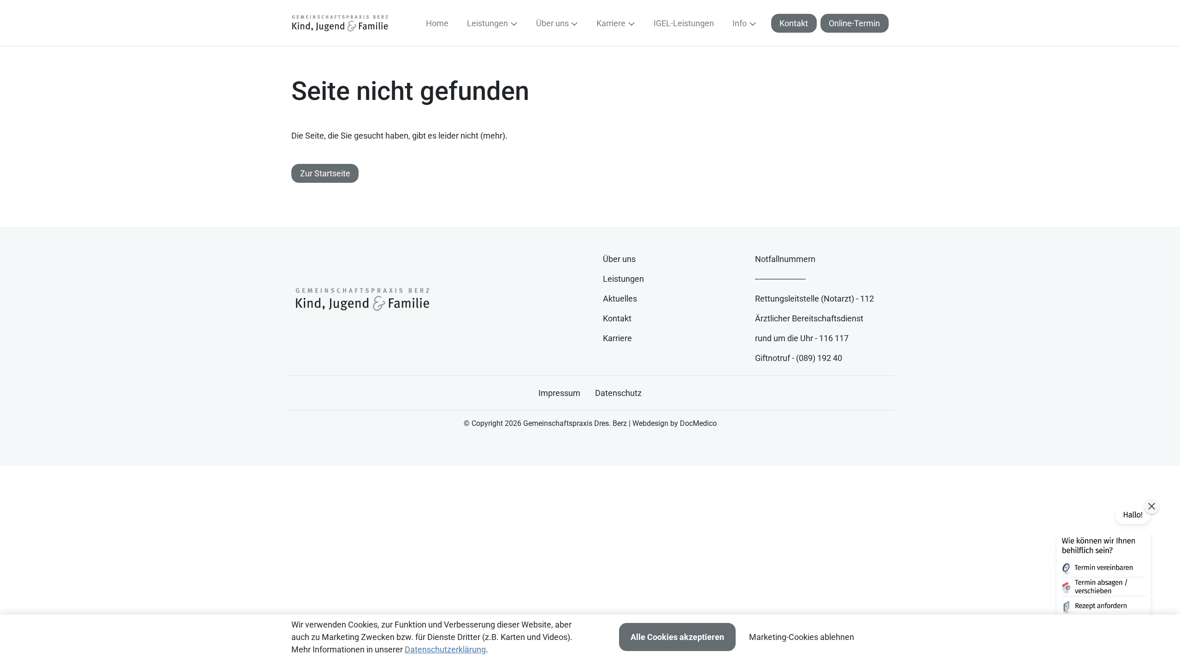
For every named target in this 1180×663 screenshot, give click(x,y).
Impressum (559, 393)
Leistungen (623, 279)
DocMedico (698, 423)
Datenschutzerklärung (445, 649)
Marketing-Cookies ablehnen (801, 637)
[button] (439, 23)
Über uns (619, 259)
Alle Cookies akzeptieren (677, 637)
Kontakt (793, 23)
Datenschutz (618, 393)
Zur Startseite (325, 173)
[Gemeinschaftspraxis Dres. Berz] (339, 23)
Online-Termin (854, 23)
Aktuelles (620, 298)
